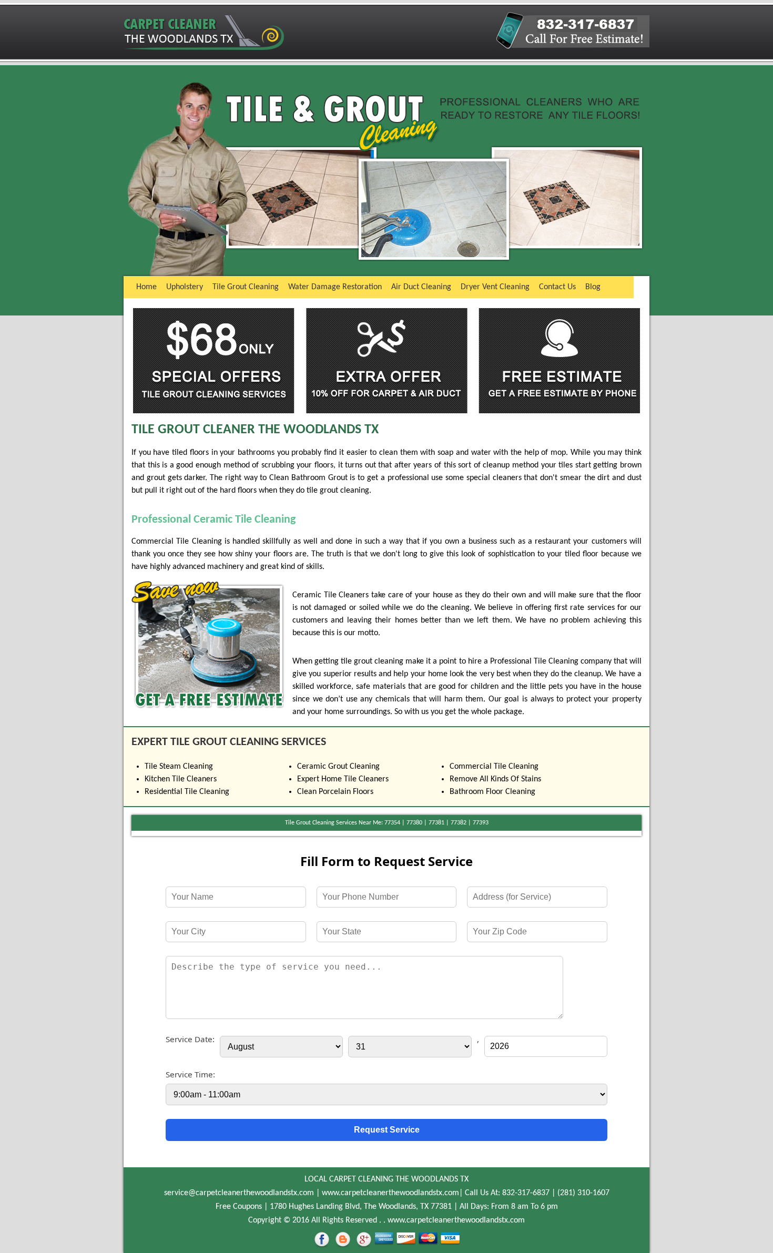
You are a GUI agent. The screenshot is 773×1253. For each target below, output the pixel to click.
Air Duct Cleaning (421, 287)
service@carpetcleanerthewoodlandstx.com (239, 1193)
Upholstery (184, 287)
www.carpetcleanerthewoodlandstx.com (390, 1193)
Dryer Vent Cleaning (495, 287)
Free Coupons (239, 1207)
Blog (593, 287)
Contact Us (557, 287)
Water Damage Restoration (335, 287)
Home (146, 287)
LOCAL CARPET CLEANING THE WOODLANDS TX (386, 1179)
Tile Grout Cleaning (245, 287)
